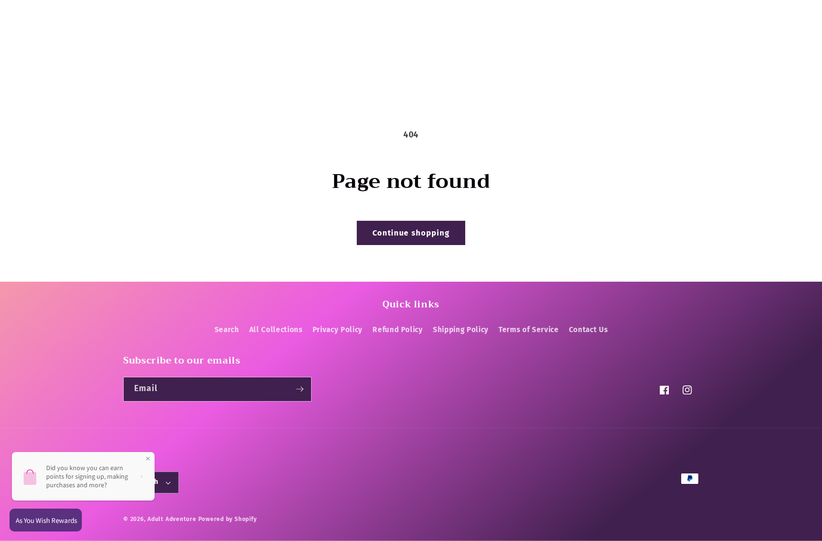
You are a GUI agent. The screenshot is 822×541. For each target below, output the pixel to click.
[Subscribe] (299, 389)
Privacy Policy (337, 329)
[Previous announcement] (239, 10)
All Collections (276, 329)
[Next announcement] (582, 10)
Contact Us (588, 329)
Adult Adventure (171, 519)
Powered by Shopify (227, 519)
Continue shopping (411, 232)
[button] (134, 42)
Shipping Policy (461, 329)
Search (227, 329)
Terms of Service (529, 329)
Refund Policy (397, 329)
